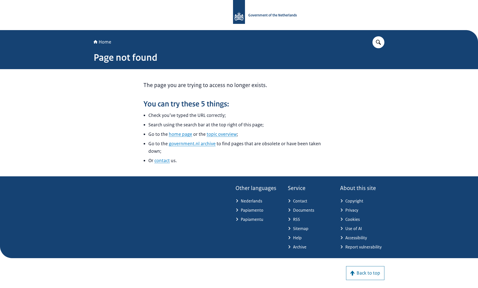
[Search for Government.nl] (378, 42)
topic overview (222, 134)
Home (105, 42)
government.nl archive (192, 144)
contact (162, 161)
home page (180, 134)
